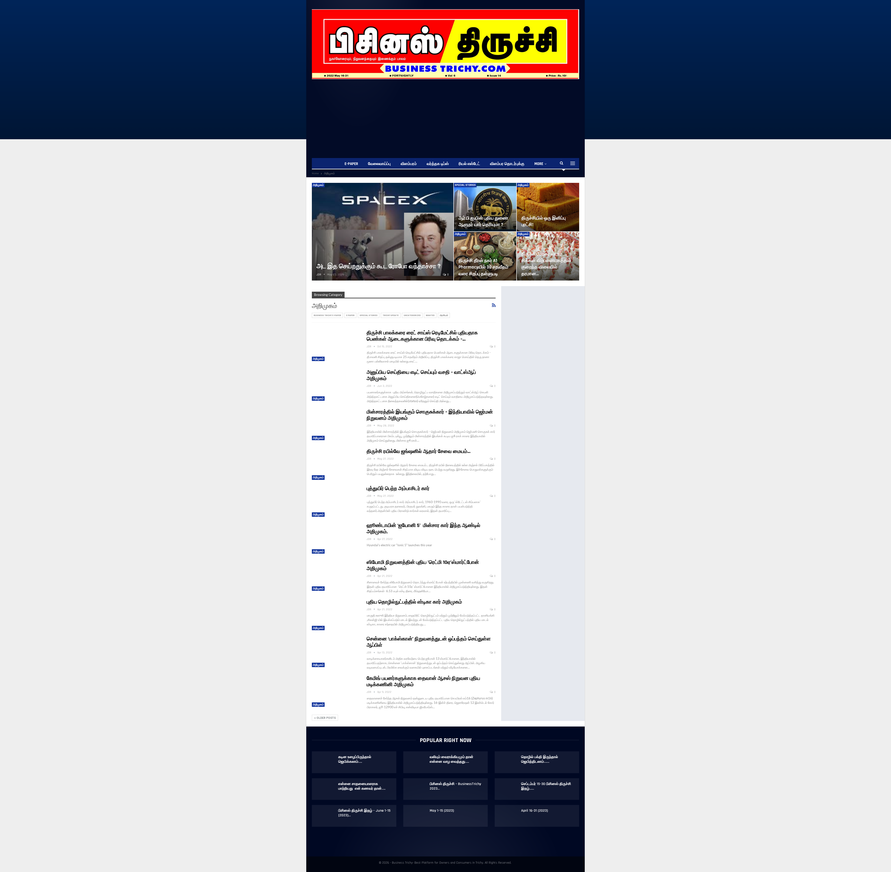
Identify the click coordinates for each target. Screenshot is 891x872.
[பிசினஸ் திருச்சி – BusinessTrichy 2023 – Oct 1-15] (417, 789)
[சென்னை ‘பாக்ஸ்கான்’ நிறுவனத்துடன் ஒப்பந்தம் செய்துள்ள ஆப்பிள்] (336, 651)
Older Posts (326, 718)
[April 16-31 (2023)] (508, 815)
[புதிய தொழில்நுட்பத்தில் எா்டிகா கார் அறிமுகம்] (336, 614)
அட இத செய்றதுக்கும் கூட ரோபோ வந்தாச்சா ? (378, 266)
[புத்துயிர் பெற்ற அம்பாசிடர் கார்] (336, 501)
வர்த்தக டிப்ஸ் (438, 163)
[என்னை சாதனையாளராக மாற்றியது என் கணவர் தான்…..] (325, 789)
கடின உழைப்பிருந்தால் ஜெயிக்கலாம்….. (354, 759)
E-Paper (351, 163)
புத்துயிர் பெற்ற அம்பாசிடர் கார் (398, 488)
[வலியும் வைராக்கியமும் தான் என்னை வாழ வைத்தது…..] (417, 762)
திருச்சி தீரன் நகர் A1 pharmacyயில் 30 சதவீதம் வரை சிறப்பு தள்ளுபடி (483, 267)
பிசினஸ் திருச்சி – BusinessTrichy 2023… (455, 786)
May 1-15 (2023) (442, 810)
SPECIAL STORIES (465, 185)
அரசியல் (444, 315)
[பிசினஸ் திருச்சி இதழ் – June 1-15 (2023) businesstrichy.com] (325, 815)
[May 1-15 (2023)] (417, 815)
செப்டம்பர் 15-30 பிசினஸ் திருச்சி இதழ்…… (546, 786)
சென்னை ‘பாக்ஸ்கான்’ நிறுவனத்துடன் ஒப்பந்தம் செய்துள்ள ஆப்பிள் (429, 642)
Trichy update (391, 315)
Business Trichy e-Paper (327, 315)
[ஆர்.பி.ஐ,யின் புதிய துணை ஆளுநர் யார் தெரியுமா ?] (485, 207)
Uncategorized (412, 315)
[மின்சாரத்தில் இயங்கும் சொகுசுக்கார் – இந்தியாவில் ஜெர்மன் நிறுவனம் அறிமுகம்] (336, 424)
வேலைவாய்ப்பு (379, 163)
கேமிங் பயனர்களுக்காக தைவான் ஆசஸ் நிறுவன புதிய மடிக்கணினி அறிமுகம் (423, 681)
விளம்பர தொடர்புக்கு (507, 163)
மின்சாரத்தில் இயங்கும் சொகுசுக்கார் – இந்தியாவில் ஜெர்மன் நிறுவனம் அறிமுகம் (430, 415)
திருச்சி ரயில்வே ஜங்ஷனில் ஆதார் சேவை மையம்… (419, 451)
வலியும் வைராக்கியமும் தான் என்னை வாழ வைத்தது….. (451, 759)
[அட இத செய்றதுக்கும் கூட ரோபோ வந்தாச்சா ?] (382, 232)
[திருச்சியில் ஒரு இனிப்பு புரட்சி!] (548, 207)
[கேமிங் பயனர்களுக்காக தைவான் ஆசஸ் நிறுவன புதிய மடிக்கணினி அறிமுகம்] (336, 691)
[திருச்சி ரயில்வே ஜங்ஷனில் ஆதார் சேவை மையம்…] (336, 464)
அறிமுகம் (318, 185)
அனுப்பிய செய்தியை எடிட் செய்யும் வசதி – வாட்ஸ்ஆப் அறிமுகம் (421, 375)
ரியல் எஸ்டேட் (469, 163)
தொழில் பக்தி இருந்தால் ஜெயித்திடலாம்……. (539, 759)
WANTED (430, 315)
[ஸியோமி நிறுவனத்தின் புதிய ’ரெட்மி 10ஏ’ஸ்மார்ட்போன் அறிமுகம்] (336, 575)
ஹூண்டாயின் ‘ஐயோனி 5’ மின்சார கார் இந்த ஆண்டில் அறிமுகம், (423, 528)
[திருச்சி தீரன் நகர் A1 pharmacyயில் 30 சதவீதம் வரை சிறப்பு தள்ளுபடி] (485, 256)
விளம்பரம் (409, 163)
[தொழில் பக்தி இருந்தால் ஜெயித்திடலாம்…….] (508, 762)
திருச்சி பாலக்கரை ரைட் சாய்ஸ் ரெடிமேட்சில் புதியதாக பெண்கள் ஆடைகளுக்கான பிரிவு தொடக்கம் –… (422, 336)
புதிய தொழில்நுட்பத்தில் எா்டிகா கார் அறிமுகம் (414, 602)
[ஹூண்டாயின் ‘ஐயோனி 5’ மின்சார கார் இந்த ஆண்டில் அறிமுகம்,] (336, 538)
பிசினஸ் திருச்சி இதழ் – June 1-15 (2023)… (364, 813)
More (538, 163)
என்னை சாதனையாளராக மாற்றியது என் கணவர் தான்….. (361, 786)
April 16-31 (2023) (534, 810)
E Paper (350, 315)
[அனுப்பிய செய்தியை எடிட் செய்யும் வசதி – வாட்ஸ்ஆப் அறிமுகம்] (336, 384)
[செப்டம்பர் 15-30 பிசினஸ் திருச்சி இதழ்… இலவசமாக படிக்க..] (508, 789)
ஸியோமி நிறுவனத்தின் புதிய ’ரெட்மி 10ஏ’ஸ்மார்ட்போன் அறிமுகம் (423, 565)
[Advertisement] (445, 113)
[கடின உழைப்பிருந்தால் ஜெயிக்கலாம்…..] (325, 762)
